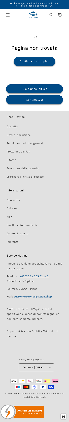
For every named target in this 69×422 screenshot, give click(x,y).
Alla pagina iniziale (35, 88)
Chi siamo (13, 208)
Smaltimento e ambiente (22, 225)
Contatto (12, 126)
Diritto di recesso (17, 233)
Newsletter (13, 200)
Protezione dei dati (18, 151)
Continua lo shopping (35, 61)
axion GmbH (20, 393)
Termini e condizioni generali (25, 143)
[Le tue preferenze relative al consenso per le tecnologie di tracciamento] (63, 416)
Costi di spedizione (19, 135)
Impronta (12, 241)
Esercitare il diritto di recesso (25, 176)
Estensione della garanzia (23, 168)
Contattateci (34, 99)
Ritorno (11, 159)
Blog (9, 216)
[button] (8, 15)
